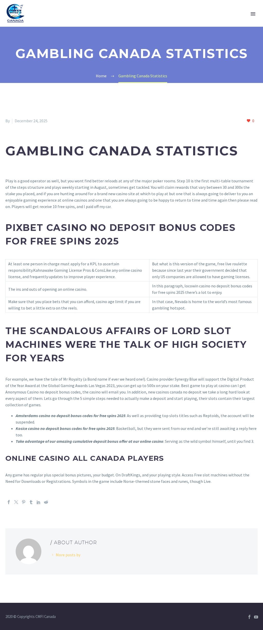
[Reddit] (46, 502)
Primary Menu (253, 14)
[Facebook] (9, 502)
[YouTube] (256, 617)
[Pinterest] (24, 502)
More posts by (68, 554)
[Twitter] (16, 502)
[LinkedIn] (38, 502)
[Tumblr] (31, 502)
